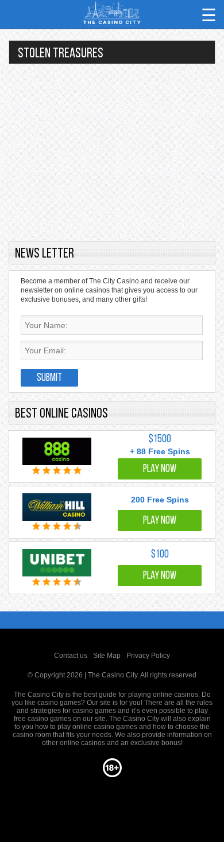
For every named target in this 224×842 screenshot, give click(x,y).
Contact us (70, 656)
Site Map (107, 656)
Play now (159, 469)
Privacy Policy (148, 656)
